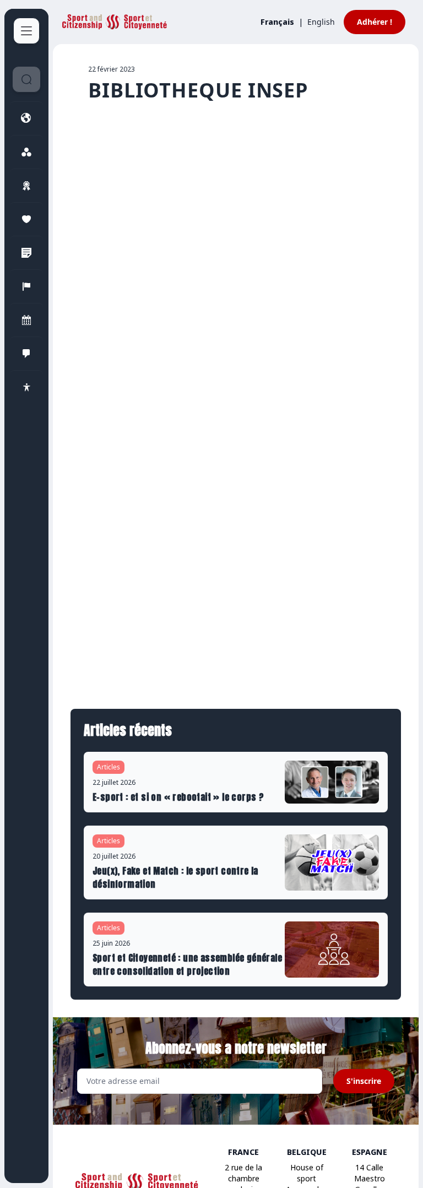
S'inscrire (363, 1081)
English (321, 22)
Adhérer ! (374, 22)
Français (277, 22)
